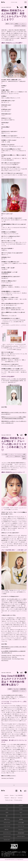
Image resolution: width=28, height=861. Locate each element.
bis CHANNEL (19, 795)
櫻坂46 (7, 23)
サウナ (11, 456)
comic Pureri (7, 826)
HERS (7, 812)
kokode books (6, 836)
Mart (21, 812)
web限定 (16, 23)
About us (13, 797)
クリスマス (18, 454)
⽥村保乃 (24, 25)
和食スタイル (7, 819)
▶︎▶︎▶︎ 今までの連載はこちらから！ (8, 775)
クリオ (10, 347)
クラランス (19, 349)
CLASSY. (21, 805)
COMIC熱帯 (21, 822)
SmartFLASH (7, 822)
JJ (7, 805)
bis (21, 815)
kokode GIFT (7, 839)
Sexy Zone (16, 689)
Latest (6, 795)
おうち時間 (4, 454)
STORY (21, 809)
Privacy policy (18, 800)
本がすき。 (7, 829)
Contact (20, 797)
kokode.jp (21, 829)
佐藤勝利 (10, 689)
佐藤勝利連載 (23, 689)
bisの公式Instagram (14, 380)
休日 (7, 456)
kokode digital (21, 836)
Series (12, 795)
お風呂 (24, 454)
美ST (7, 815)
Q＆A (12, 23)
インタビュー (23, 23)
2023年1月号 (17, 25)
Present (7, 797)
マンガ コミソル (21, 826)
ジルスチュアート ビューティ (11, 346)
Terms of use (8, 800)
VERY (7, 809)
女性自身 (21, 819)
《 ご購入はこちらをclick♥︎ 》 (14, 385)
